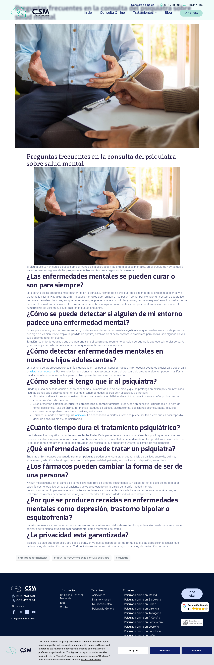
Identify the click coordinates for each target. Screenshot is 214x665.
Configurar (133, 650)
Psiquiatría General (103, 608)
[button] (195, 607)
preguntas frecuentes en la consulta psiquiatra (81, 557)
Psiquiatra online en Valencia (141, 608)
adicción (80, 415)
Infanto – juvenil (102, 599)
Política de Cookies (91, 659)
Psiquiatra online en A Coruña (142, 617)
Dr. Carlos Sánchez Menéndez (71, 596)
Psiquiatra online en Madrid (140, 595)
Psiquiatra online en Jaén (139, 635)
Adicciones (98, 595)
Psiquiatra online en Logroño (141, 626)
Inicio (88, 13)
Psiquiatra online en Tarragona (142, 613)
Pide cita (191, 13)
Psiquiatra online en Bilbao (140, 604)
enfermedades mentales (32, 557)
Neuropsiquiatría (102, 604)
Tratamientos (143, 13)
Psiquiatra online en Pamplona (142, 631)
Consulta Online (112, 13)
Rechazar (164, 650)
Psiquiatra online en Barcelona (142, 599)
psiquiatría (122, 557)
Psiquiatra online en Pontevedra (143, 622)
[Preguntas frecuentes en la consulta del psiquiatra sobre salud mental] (107, 86)
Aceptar (196, 650)
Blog (168, 13)
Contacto (65, 607)
